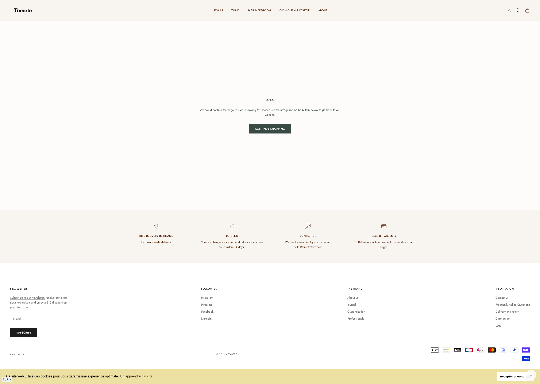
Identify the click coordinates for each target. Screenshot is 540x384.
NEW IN (218, 10)
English (15, 354)
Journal (351, 304)
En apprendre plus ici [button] (136, 376)
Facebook (207, 311)
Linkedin (206, 318)
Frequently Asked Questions (512, 304)
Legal (498, 325)
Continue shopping (270, 129)
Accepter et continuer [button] (515, 376)
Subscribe (23, 333)
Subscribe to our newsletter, (27, 297)
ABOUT (322, 10)
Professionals (355, 318)
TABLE (235, 10)
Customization (356, 311)
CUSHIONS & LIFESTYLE (294, 10)
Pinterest (206, 304)
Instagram (207, 297)
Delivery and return (507, 311)
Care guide (502, 318)
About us (352, 297)
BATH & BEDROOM (259, 10)
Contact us (502, 297)
